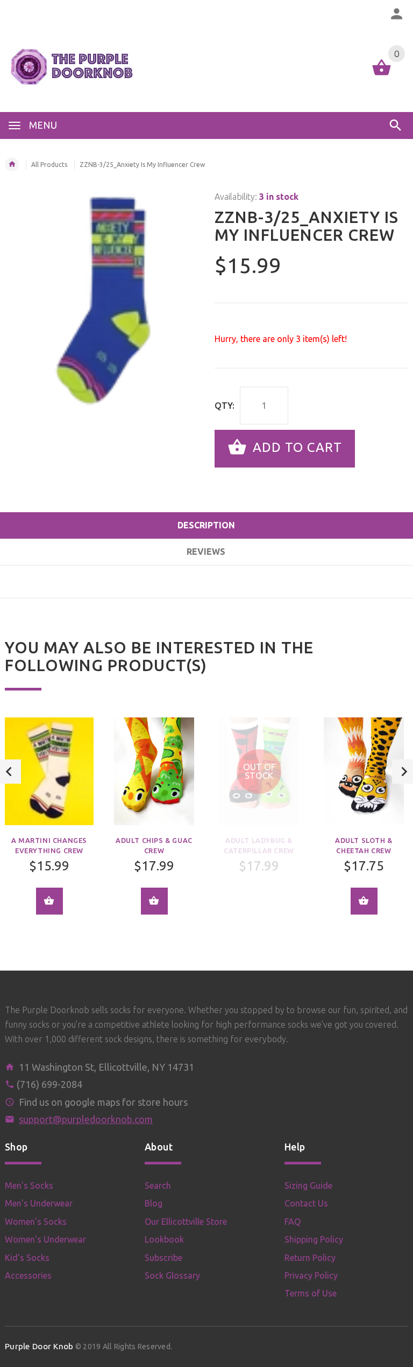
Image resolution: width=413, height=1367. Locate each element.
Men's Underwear (39, 1203)
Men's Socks (29, 1185)
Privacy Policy (311, 1275)
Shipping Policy (313, 1239)
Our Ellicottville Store (186, 1221)
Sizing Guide (308, 1185)
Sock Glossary (172, 1275)
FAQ (292, 1221)
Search (158, 1185)
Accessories (28, 1275)
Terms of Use (310, 1293)
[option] (154, 823)
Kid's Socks (27, 1258)
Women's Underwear (45, 1239)
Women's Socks (36, 1221)
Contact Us (306, 1203)
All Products (49, 164)
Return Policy (310, 1258)
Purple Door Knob (39, 1346)
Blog (153, 1203)
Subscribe (163, 1258)
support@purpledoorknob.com (86, 1119)
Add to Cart (295, 447)
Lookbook (164, 1239)
